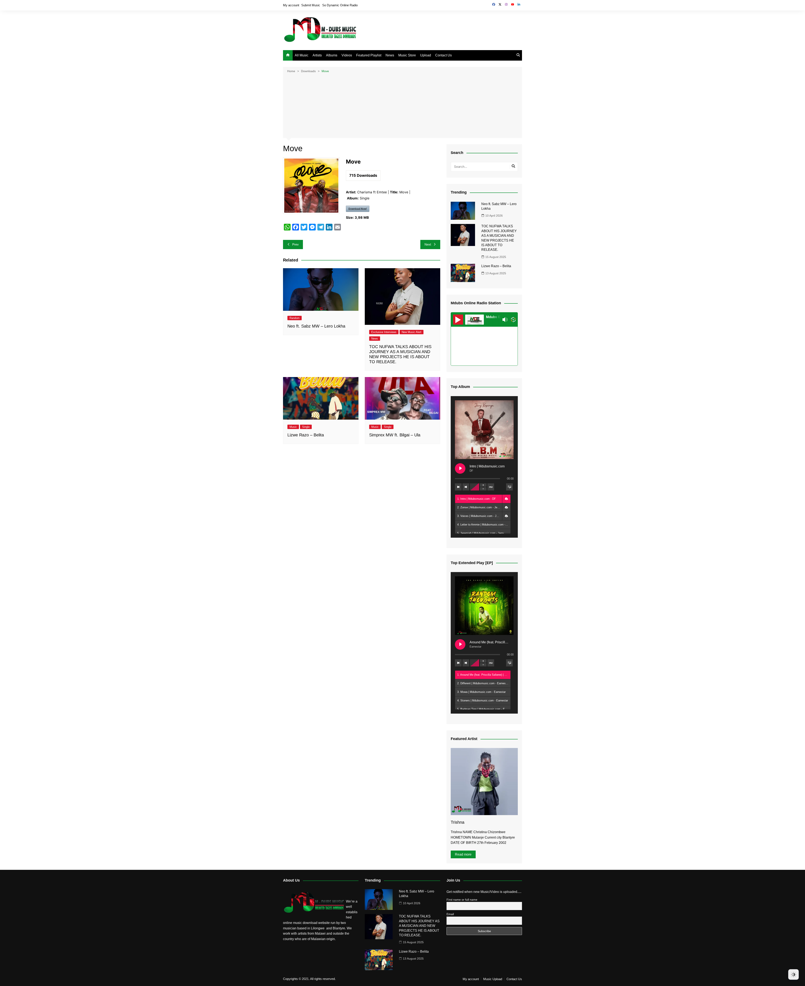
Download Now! (357, 209)
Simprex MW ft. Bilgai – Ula (394, 435)
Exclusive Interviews (383, 332)
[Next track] (465, 486)
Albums (331, 55)
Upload (425, 55)
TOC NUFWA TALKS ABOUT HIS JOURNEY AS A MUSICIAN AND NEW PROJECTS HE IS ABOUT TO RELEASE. (419, 925)
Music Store (407, 55)
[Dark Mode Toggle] (793, 974)
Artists (317, 55)
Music (293, 426)
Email (450, 914)
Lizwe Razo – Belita (305, 435)
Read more (463, 854)
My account (291, 5)
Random (295, 318)
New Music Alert (411, 332)
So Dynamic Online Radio (340, 5)
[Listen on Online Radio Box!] (513, 319)
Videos (346, 55)
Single (306, 426)
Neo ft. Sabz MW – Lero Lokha (316, 326)
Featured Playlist (368, 55)
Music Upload (492, 979)
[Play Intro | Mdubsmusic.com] (460, 468)
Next (428, 244)
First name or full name (462, 899)
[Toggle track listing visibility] (509, 486)
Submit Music (310, 5)
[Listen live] (458, 320)
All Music (301, 55)
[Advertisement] (402, 105)
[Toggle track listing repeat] (490, 486)
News (390, 55)
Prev (295, 244)
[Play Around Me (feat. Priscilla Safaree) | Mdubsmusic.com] (460, 644)
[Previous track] (458, 486)
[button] (506, 499)
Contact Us (443, 55)
